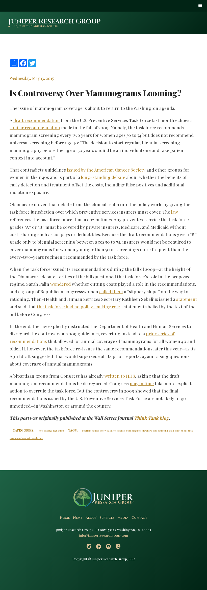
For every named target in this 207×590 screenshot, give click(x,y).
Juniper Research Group (54, 21)
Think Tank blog (151, 418)
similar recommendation (35, 127)
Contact (139, 518)
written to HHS (120, 376)
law (174, 212)
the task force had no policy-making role (78, 306)
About (91, 518)
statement (186, 299)
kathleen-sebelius (116, 430)
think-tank (187, 430)
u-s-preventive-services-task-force (26, 438)
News (77, 518)
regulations (58, 430)
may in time (142, 383)
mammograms (133, 430)
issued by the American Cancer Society (106, 170)
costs (41, 430)
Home (65, 518)
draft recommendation (36, 120)
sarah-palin (174, 430)
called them (111, 291)
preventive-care (149, 430)
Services (107, 518)
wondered (60, 284)
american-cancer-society (94, 430)
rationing (163, 430)
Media (123, 518)
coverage (48, 430)
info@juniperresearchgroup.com (103, 535)
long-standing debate (103, 177)
